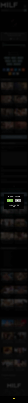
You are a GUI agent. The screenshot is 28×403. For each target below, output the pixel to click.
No (18, 200)
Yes (10, 200)
